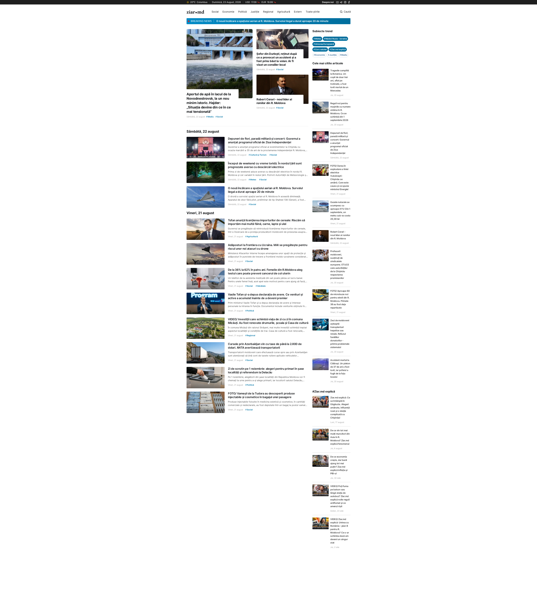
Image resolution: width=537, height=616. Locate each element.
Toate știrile (313, 11)
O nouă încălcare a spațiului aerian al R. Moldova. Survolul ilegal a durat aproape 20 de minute (272, 21)
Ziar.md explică (338, 49)
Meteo (317, 38)
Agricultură (283, 11)
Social (215, 11)
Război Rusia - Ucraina (335, 38)
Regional (268, 11)
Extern (298, 11)
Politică (242, 11)
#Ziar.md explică (323, 391)
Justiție (255, 11)
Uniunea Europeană (324, 44)
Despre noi (328, 2)
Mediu (343, 55)
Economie (228, 11)
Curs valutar (320, 49)
